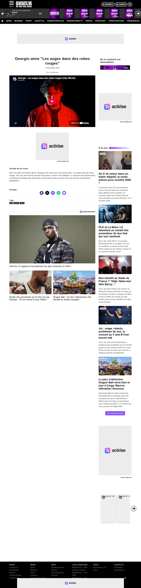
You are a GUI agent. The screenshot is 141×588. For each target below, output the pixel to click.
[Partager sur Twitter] (46, 194)
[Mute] (40, 13)
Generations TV (75, 21)
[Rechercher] (130, 4)
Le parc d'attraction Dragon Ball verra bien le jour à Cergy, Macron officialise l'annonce (114, 384)
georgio (16, 203)
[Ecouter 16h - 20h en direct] (115, 67)
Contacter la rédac (38, 578)
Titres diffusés (116, 21)
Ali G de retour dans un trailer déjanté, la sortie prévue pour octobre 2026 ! (115, 178)
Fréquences (133, 21)
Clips (95, 570)
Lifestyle (39, 21)
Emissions (13, 567)
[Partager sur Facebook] (41, 194)
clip (11, 203)
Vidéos (88, 21)
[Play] (3, 13)
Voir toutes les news (115, 413)
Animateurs (14, 570)
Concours (100, 21)
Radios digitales (55, 21)
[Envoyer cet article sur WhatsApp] (57, 194)
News (9, 21)
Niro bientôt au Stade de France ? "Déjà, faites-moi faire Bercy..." (115, 281)
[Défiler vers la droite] (133, 508)
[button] (108, 508)
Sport (29, 21)
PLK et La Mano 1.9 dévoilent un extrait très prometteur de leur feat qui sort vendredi (113, 232)
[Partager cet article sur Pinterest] (52, 194)
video (22, 203)
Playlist (12, 573)
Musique (19, 21)
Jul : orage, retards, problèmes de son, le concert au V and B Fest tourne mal (114, 333)
